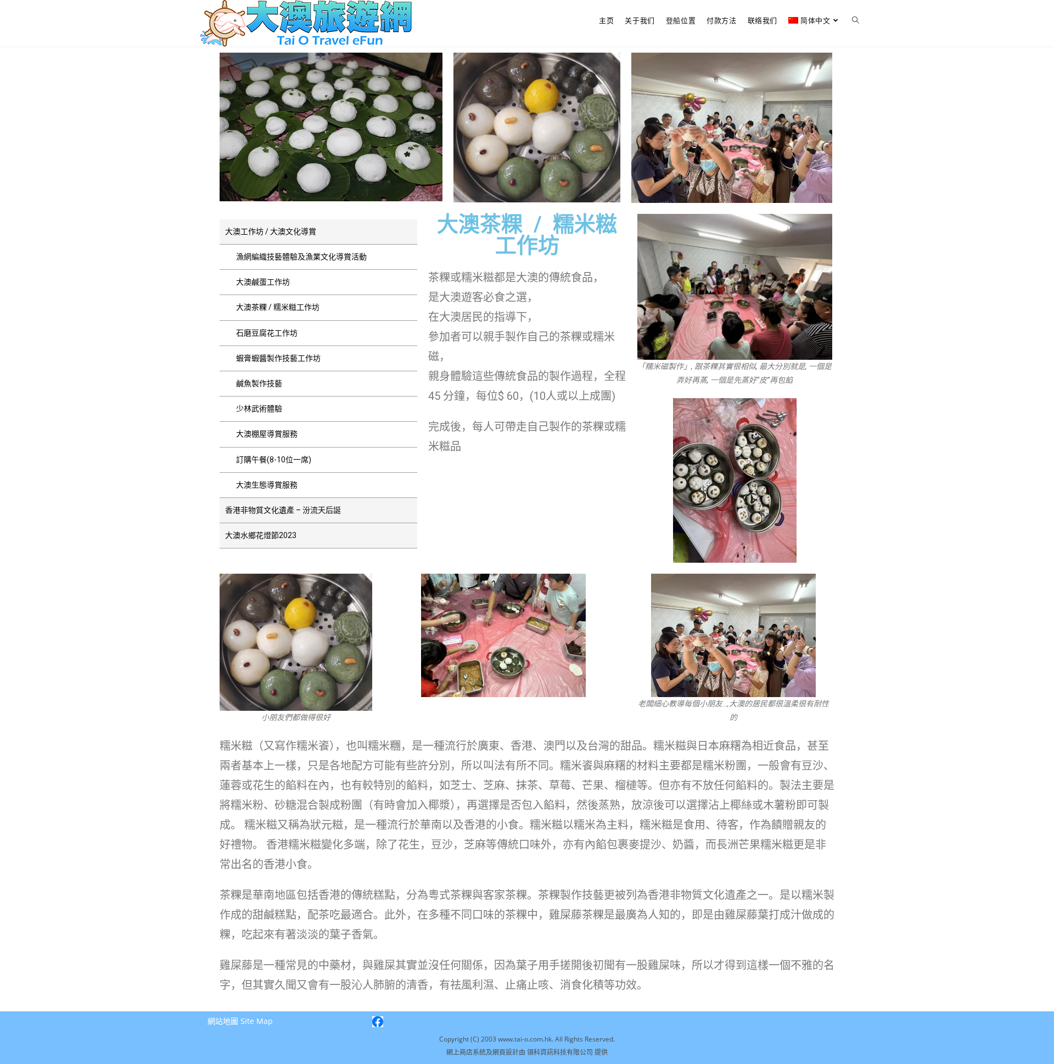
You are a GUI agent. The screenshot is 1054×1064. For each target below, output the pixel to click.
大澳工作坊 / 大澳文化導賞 (270, 231)
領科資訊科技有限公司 (561, 1052)
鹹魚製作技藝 (259, 383)
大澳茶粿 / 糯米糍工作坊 (277, 307)
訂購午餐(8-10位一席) (273, 459)
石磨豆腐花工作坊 (267, 333)
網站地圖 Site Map (240, 1021)
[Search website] (855, 20)
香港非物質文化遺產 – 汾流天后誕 (283, 510)
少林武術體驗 (259, 408)
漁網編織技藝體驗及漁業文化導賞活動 (301, 256)
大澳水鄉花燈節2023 (260, 535)
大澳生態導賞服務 (267, 484)
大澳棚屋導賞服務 (267, 433)
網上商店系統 (466, 1052)
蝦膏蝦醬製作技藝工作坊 (278, 358)
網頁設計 (505, 1052)
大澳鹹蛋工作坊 (263, 282)
